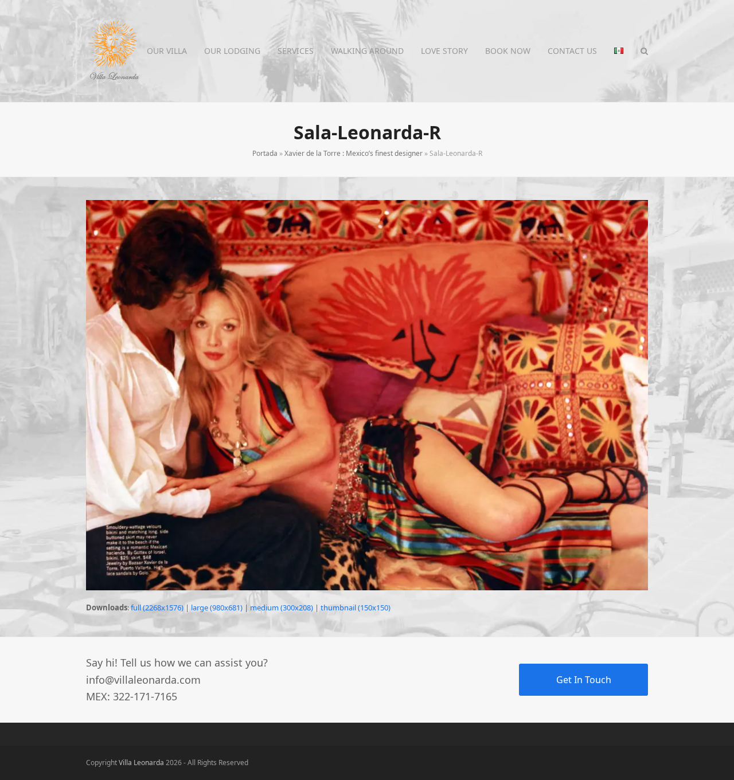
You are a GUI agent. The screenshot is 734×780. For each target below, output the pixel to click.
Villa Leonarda (141, 762)
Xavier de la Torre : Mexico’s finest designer (353, 153)
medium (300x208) (281, 607)
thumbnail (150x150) (356, 607)
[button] (644, 51)
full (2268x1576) (157, 607)
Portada (265, 153)
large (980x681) (217, 607)
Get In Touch (583, 679)
